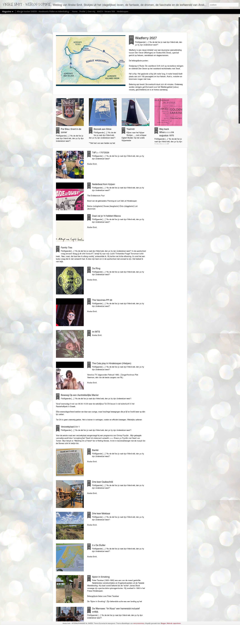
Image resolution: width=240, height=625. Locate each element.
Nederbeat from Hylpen (103, 184)
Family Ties (66, 247)
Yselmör (131, 129)
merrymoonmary (138, 623)
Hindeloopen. (123, 11)
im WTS (96, 331)
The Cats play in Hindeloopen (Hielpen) (111, 363)
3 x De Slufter (98, 545)
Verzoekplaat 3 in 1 (70, 426)
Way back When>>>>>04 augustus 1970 (166, 132)
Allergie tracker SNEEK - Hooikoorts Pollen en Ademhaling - (44, 11)
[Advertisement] (120, 23)
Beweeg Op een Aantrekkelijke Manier (80, 395)
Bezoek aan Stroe (102, 129)
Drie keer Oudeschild (102, 481)
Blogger (163, 623)
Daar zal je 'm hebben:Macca (106, 215)
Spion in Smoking (101, 576)
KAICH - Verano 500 (106, 11)
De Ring (96, 268)
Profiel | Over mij (87, 11)
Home (75, 11)
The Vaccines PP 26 (102, 300)
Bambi (95, 450)
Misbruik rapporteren (174, 623)
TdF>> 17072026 (100, 152)
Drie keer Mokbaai (101, 513)
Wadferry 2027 (146, 37)
